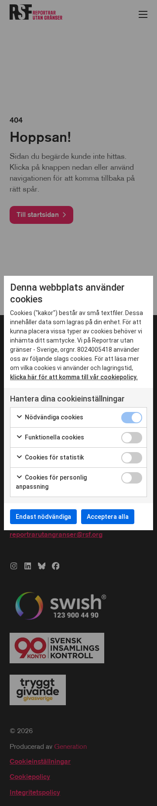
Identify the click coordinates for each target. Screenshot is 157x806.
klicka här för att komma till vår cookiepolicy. (74, 377)
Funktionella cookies (54, 437)
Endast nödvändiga (43, 516)
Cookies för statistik (54, 457)
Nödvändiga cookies (53, 417)
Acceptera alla (108, 516)
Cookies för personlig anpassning (51, 482)
